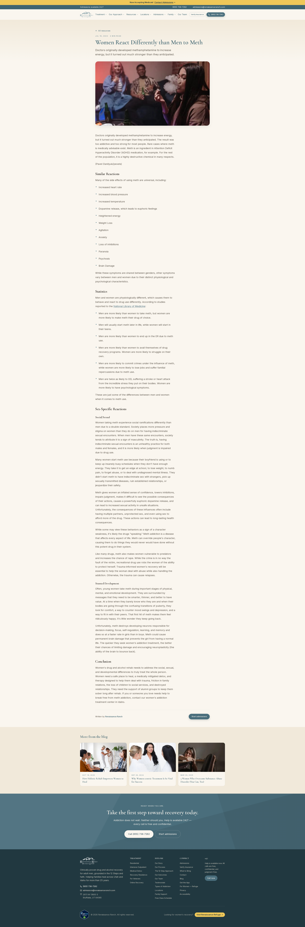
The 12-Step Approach (164, 871)
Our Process (160, 867)
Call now (211, 878)
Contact (183, 875)
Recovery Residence (138, 875)
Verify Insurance (197, 14)
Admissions (158, 14)
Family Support (161, 894)
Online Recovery (136, 882)
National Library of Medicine (129, 306)
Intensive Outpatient (138, 867)
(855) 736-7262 (179, 7)
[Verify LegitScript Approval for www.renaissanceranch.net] (84, 914)
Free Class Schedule (163, 898)
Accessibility (185, 894)
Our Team (182, 14)
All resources (104, 31)
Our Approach (115, 14)
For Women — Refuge (189, 886)
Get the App (185, 882)
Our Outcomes (161, 875)
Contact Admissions (163, 2)
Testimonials (160, 882)
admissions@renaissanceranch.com (209, 7)
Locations (144, 14)
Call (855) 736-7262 (139, 834)
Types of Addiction (162, 886)
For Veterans (135, 879)
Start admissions (199, 716)
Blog (181, 879)
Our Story (159, 863)
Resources (131, 14)
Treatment (100, 14)
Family (171, 14)
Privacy (183, 890)
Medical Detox (136, 871)
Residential (134, 863)
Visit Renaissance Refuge (209, 914)
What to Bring (185, 871)
